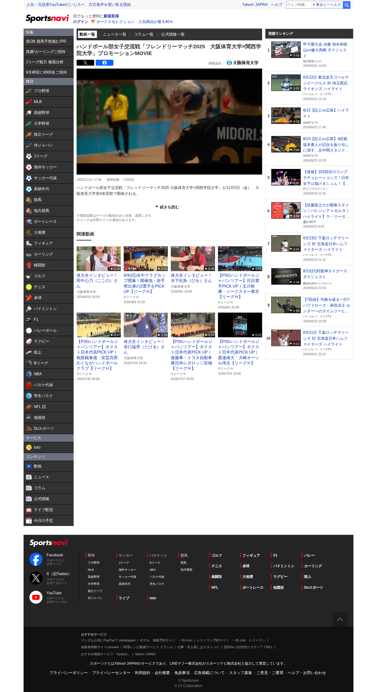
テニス (216, 566)
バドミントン (284, 566)
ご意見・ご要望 (270, 673)
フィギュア (251, 555)
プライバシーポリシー (68, 673)
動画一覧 (87, 34)
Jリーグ (124, 562)
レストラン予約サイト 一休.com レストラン (231, 640)
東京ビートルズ (328, 5)
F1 (275, 555)
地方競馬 (186, 569)
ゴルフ (216, 555)
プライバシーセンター (111, 673)
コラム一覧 (144, 34)
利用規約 (142, 673)
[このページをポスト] (85, 63)
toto (153, 598)
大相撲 (247, 577)
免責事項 (182, 673)
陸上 (307, 577)
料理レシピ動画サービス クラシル (148, 647)
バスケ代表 (157, 576)
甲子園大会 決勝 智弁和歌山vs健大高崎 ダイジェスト (325, 50)
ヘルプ (276, 4)
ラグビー (280, 577)
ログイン (80, 21)
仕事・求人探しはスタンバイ (198, 647)
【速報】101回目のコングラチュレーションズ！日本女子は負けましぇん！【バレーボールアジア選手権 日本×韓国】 (326, 183)
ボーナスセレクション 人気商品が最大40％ (134, 21)
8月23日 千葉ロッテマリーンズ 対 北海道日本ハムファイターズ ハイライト (326, 244)
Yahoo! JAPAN (254, 4)
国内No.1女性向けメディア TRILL (248, 647)
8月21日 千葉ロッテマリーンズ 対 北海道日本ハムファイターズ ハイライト (326, 338)
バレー (309, 555)
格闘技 (216, 577)
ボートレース (253, 587)
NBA (153, 569)
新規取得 (111, 16)
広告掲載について (209, 673)
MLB (91, 569)
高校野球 (94, 576)
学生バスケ (157, 583)
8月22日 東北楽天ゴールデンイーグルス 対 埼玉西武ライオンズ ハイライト (326, 83)
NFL (214, 587)
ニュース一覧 (114, 34)
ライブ (124, 598)
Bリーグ (155, 562)
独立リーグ (95, 591)
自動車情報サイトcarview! (100, 647)
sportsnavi (48, 543)
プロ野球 (94, 562)
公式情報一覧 (173, 34)
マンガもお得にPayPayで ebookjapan (108, 640)
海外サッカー (127, 569)
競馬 (183, 562)
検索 (346, 5)
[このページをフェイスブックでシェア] (104, 63)
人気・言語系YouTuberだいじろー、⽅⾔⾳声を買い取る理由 (79, 4)
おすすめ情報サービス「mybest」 (105, 654)
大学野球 (94, 583)
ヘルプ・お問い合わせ (307, 673)
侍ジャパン (95, 598)
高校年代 (124, 583)
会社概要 (162, 673)
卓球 (245, 566)
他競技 (278, 587)
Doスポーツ (313, 587)
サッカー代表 (127, 576)
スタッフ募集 (240, 673)
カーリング (313, 566)
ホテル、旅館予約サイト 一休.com (166, 640)
